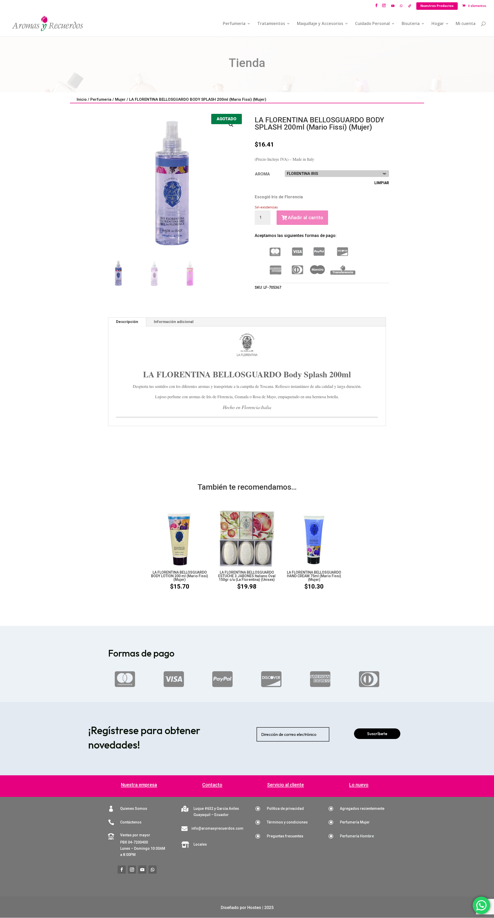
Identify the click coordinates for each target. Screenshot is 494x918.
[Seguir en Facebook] (122, 869)
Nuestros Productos (437, 6)
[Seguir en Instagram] (132, 869)
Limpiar (381, 183)
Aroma (262, 174)
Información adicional (173, 321)
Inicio (82, 99)
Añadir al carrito (305, 217)
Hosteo (254, 907)
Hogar (437, 24)
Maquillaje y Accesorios (320, 24)
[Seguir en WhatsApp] (152, 869)
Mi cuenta (465, 24)
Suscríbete (377, 733)
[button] (231, 124)
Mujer (120, 99)
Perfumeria (234, 24)
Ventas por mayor (135, 835)
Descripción (127, 321)
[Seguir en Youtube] (142, 869)
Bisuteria (411, 24)
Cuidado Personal (372, 24)
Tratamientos (271, 24)
